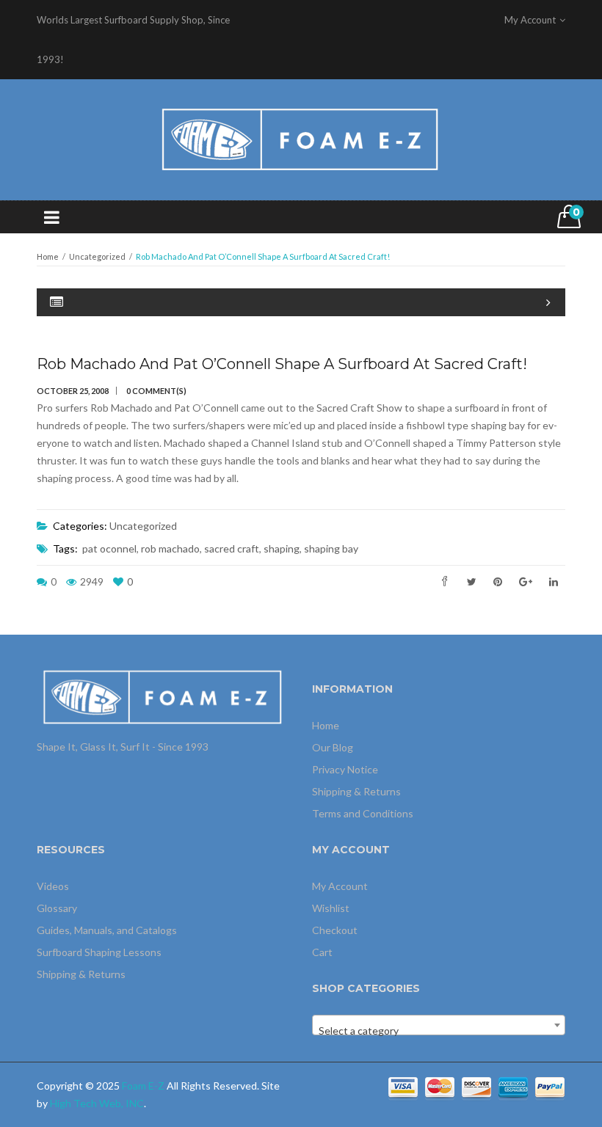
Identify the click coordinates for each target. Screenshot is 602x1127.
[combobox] (438, 1025)
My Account (340, 886)
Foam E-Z (143, 1085)
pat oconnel (109, 548)
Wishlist (330, 908)
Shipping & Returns (356, 791)
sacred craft (231, 548)
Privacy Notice (345, 769)
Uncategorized (97, 256)
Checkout (335, 930)
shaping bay (331, 548)
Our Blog (332, 747)
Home (48, 256)
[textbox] (439, 1030)
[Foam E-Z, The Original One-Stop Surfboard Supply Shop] (301, 138)
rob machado (170, 548)
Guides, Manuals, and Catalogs (107, 930)
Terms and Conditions (362, 813)
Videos (53, 886)
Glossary (57, 908)
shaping (282, 548)
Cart (322, 952)
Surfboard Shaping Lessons (99, 952)
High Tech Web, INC (97, 1103)
